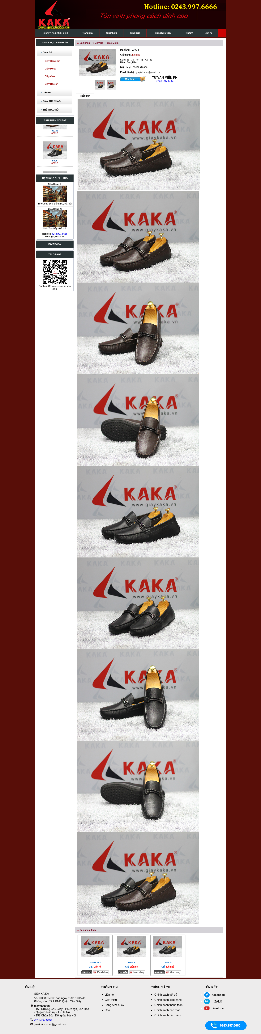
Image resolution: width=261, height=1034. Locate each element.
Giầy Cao (50, 76)
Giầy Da (47, 52)
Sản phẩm (135, 33)
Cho (107, 1010)
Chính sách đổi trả (165, 994)
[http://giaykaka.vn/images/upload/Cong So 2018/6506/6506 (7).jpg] (55, 133)
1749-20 (167, 962)
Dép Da (47, 92)
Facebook (218, 994)
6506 (55, 144)
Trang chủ (87, 33)
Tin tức (189, 33)
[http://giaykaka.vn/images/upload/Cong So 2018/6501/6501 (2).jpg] (55, 163)
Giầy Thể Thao (52, 101)
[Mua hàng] (133, 79)
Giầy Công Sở (52, 61)
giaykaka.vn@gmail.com (148, 72)
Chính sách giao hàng (168, 999)
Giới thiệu (111, 33)
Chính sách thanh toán (168, 1005)
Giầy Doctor (51, 84)
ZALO (218, 1001)
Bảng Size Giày (163, 33)
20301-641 (95, 962)
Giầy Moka (50, 68)
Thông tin (85, 96)
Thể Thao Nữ (51, 109)
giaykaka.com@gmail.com (50, 1024)
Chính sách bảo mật (167, 1010)
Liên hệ (208, 33)
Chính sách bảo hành (167, 1015)
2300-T (131, 962)
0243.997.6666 (59, 234)
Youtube (218, 1008)
